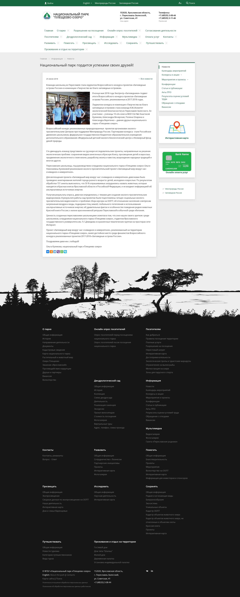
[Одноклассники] (51, 251)
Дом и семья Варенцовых (54, 511)
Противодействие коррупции (56, 368)
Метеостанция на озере (157, 368)
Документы (47, 346)
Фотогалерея (100, 420)
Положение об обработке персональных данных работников (66, 586)
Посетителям (51, 36)
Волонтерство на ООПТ (157, 470)
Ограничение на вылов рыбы (160, 365)
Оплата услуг (152, 36)
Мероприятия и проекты (174, 79)
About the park (57, 575)
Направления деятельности (56, 342)
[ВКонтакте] (47, 251)
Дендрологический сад (79, 36)
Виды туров (48, 558)
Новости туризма (50, 551)
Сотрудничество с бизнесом (108, 459)
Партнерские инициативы (107, 463)
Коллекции (99, 393)
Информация (107, 36)
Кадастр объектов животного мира (163, 514)
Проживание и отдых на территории (64, 49)
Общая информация (52, 335)
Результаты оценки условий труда (175, 97)
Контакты (168, 36)
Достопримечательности (158, 357)
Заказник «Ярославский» (54, 365)
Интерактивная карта (156, 353)
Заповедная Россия (128, 3)
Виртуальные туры (103, 423)
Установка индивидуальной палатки (111, 562)
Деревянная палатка (104, 558)
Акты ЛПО (166, 92)
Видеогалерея (153, 434)
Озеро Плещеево (50, 361)
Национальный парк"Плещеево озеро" (71, 15)
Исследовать (111, 43)
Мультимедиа (129, 36)
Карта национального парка (56, 353)
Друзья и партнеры (51, 372)
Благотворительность (156, 459)
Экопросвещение (51, 495)
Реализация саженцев (105, 405)
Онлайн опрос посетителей (122, 30)
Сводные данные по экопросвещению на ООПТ (65, 499)
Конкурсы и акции (170, 74)
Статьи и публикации (172, 88)
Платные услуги (153, 342)
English (86, 3)
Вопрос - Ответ (49, 459)
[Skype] (65, 251)
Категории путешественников (57, 555)
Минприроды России (105, 3)
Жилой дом (99, 555)
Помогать (69, 43)
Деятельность (101, 401)
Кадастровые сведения (53, 349)
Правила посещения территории (162, 338)
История (46, 338)
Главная (48, 30)
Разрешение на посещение (89, 30)
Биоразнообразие (155, 499)
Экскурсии (99, 409)
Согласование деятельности (160, 30)
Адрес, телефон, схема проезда (109, 427)
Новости (70, 59)
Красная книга (153, 525)
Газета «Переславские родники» (162, 441)
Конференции (168, 84)
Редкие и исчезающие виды (159, 495)
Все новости (146, 78)
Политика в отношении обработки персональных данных (65, 582)
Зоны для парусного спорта (159, 372)
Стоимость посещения (105, 416)
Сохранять (132, 43)
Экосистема (151, 503)
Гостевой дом (100, 547)
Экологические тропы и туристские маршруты (168, 361)
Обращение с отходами (173, 103)
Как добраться (153, 335)
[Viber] (58, 251)
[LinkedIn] (152, 571)
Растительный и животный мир (57, 357)
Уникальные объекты (156, 507)
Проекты (98, 467)
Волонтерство (49, 379)
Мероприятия (152, 467)
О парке (61, 30)
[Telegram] (54, 251)
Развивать (50, 43)
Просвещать (89, 43)
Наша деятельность (52, 503)
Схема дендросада (103, 397)
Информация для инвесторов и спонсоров (167, 478)
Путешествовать (155, 43)
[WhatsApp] (61, 251)
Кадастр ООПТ (153, 511)
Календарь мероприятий (174, 70)
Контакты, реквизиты (52, 455)
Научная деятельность (105, 495)
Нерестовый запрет (155, 349)
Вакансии (166, 107)
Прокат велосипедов (104, 412)
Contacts (70, 575)
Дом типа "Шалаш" (103, 551)
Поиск (59, 578)
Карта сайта (48, 578)
